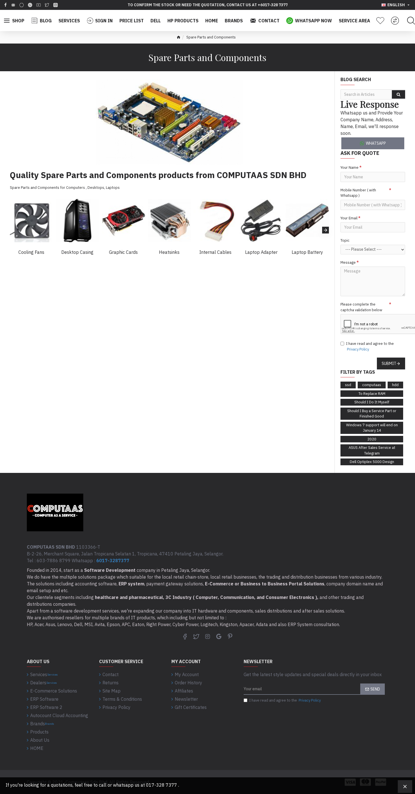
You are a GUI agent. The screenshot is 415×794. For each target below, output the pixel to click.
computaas (371, 384)
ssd (348, 384)
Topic (345, 240)
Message (348, 262)
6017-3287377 (112, 560)
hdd (395, 384)
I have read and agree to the (370, 346)
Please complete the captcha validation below (361, 307)
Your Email (348, 218)
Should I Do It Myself (371, 402)
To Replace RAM (372, 393)
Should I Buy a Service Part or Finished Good (371, 413)
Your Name (349, 167)
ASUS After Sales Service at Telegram (372, 450)
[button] (13, 230)
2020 (371, 439)
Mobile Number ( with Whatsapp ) (358, 193)
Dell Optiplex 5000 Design (372, 461)
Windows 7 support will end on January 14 (372, 428)
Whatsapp (376, 143)
